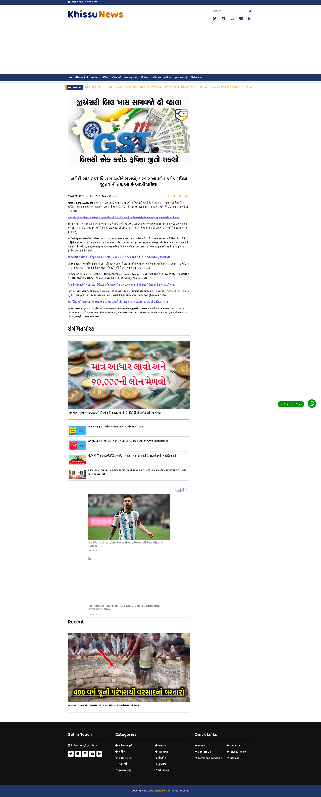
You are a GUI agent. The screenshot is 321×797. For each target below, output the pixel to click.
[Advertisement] (160, 48)
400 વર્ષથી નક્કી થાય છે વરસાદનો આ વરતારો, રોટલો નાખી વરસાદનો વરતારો (104, 705)
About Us (235, 746)
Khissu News (159, 791)
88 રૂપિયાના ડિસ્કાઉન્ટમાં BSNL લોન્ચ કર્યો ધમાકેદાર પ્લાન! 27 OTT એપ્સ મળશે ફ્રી (128, 441)
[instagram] (232, 18)
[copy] (187, 196)
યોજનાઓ (116, 78)
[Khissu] (250, 18)
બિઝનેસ (144, 78)
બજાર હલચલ (130, 78)
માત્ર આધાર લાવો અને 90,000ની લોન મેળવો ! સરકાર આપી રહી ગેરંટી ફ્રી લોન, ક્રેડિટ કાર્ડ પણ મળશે (114, 413)
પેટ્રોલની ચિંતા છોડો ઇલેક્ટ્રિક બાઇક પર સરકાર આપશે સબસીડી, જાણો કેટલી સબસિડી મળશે (132, 456)
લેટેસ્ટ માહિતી (81, 78)
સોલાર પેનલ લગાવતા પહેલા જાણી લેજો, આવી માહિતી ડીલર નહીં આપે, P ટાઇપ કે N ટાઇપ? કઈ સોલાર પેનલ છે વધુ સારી (137, 472)
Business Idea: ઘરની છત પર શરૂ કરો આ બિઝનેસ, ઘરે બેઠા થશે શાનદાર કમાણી (242, 87)
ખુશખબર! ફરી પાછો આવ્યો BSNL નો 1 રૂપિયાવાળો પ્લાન (115, 427)
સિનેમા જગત (196, 78)
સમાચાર (95, 78)
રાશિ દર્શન (156, 78)
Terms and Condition (210, 758)
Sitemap (234, 758)
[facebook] (223, 18)
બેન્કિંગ (105, 78)
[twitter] (214, 18)
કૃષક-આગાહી (181, 78)
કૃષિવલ (167, 78)
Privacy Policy (238, 752)
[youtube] (241, 18)
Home (201, 746)
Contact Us (204, 752)
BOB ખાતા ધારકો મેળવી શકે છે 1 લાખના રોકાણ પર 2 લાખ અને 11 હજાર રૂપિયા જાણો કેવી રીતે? (154, 87)
